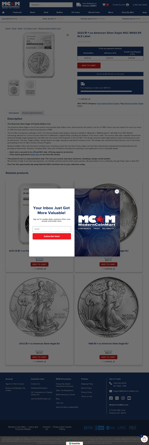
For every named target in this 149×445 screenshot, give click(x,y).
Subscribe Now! (52, 236)
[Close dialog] (117, 191)
